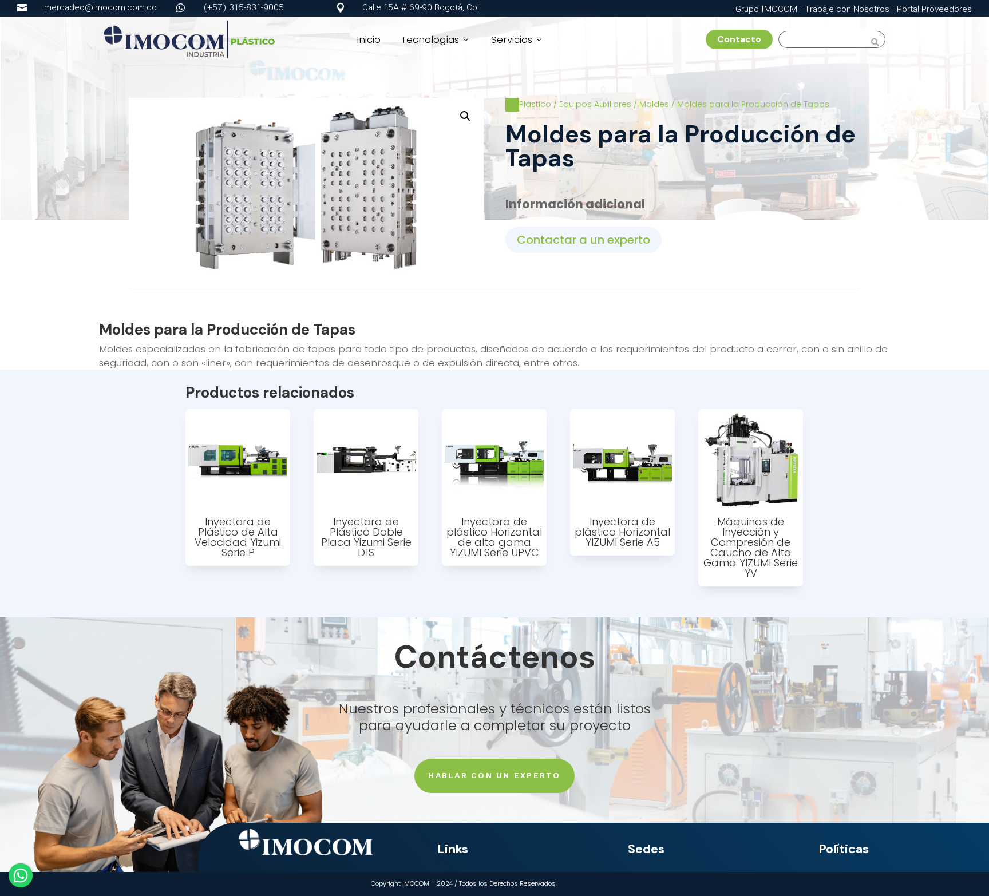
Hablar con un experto (494, 775)
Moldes (654, 104)
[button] (465, 116)
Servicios (517, 39)
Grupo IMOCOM (766, 9)
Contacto (743, 39)
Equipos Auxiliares (595, 104)
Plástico (535, 104)
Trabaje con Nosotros (847, 9)
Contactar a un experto (583, 240)
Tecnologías (435, 39)
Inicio (369, 39)
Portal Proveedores (934, 9)
